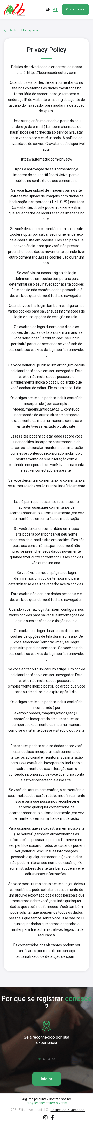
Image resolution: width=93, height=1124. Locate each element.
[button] (39, 1059)
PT (55, 9)
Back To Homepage (23, 30)
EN (48, 9)
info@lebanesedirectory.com (46, 1103)
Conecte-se (75, 9)
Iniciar (46, 1079)
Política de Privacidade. (68, 1110)
